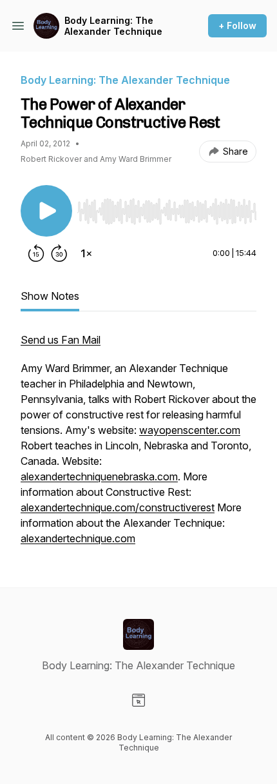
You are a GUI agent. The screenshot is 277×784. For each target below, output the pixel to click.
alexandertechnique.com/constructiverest (118, 507)
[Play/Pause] (46, 211)
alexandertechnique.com (78, 538)
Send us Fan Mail (60, 339)
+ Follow (237, 25)
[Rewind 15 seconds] (36, 253)
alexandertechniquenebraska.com (99, 476)
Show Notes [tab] (50, 295)
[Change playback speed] (86, 253)
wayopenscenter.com (189, 430)
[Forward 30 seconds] (59, 253)
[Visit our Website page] (138, 700)
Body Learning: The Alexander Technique (113, 26)
